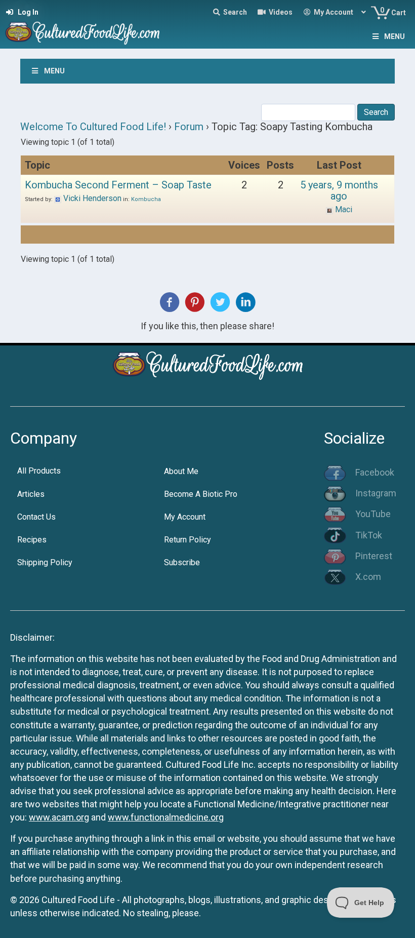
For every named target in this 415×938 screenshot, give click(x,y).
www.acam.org (59, 817)
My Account (184, 517)
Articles (31, 494)
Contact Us (36, 517)
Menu (394, 36)
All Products (39, 471)
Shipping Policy (44, 562)
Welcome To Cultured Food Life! (93, 127)
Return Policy (187, 539)
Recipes (32, 539)
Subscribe (182, 562)
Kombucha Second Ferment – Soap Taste (118, 185)
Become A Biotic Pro (200, 494)
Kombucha (146, 199)
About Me (181, 471)
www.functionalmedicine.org (166, 817)
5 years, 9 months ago (339, 190)
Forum (188, 127)
